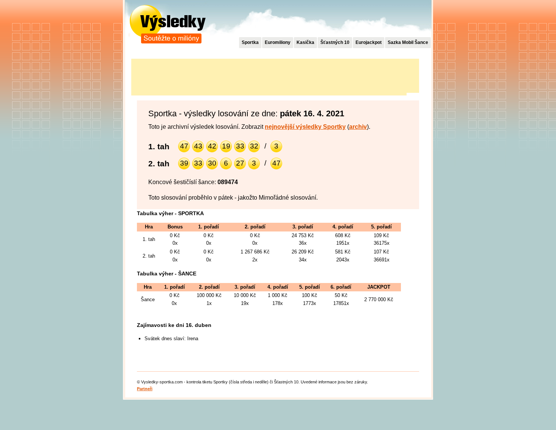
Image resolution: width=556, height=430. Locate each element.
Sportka (250, 42)
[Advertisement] (269, 76)
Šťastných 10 (334, 42)
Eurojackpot (369, 42)
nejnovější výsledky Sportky (305, 127)
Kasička (305, 42)
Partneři (144, 388)
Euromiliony (277, 42)
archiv (358, 127)
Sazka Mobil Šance (408, 42)
